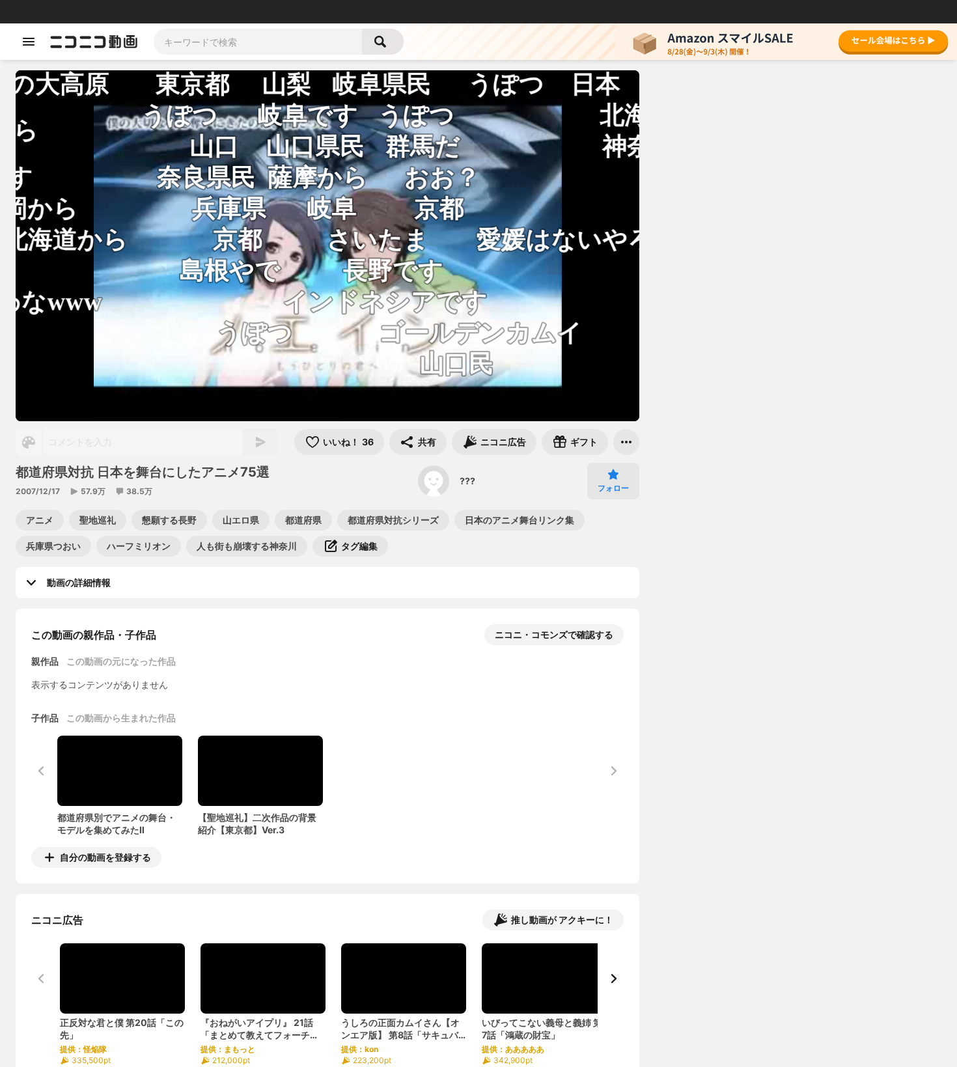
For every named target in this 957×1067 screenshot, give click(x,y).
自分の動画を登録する (105, 857)
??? (467, 480)
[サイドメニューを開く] (29, 42)
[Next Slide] (613, 978)
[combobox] (258, 42)
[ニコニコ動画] (93, 41)
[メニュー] (626, 442)
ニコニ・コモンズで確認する (554, 634)
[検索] (383, 42)
